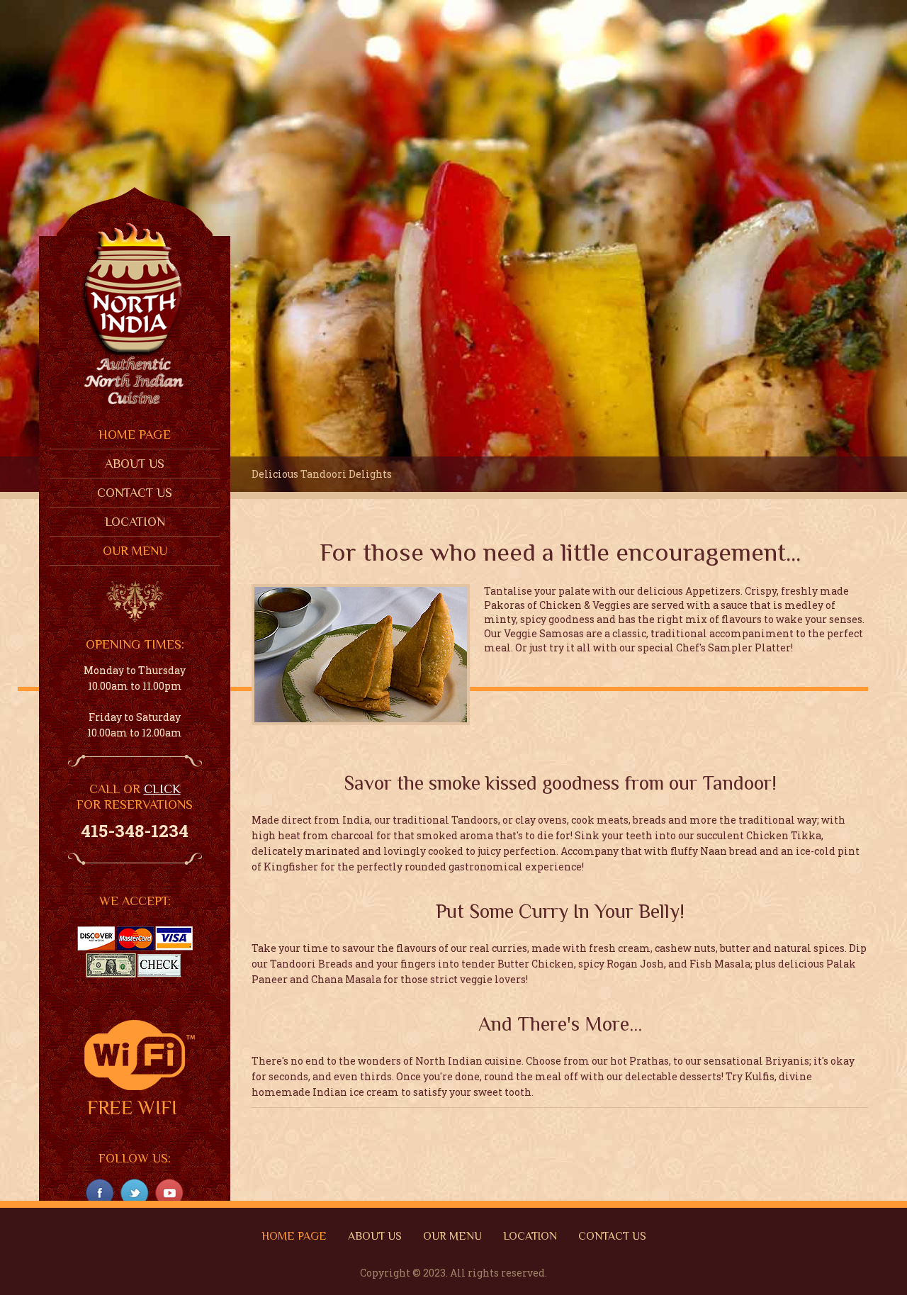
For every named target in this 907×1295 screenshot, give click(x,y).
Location (135, 522)
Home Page (134, 434)
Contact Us (134, 493)
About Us (134, 463)
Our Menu (135, 551)
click (162, 789)
